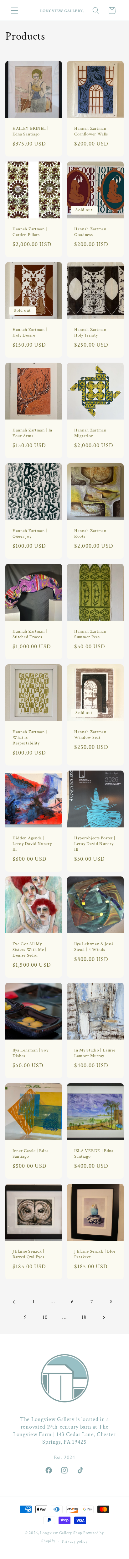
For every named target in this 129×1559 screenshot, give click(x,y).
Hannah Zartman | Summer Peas (91, 634)
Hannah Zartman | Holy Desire (30, 332)
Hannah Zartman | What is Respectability (30, 737)
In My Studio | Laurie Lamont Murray (95, 1053)
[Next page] (103, 1318)
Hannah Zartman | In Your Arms (32, 433)
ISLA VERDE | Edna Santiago (94, 1153)
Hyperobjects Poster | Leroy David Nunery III (95, 844)
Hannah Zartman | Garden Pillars (30, 232)
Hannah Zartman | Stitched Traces (30, 634)
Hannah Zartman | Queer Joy (30, 533)
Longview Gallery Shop (61, 1532)
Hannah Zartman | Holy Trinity (91, 332)
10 (45, 1317)
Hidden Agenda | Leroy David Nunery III (32, 844)
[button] (15, 11)
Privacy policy (75, 1541)
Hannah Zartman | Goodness (91, 232)
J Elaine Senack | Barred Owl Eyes (28, 1254)
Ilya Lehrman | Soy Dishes (30, 1053)
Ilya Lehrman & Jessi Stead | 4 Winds (93, 947)
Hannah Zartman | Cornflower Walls (91, 131)
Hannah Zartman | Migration (91, 433)
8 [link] (111, 1301)
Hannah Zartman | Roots (91, 533)
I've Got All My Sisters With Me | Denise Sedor (30, 950)
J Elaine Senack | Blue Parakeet (95, 1254)
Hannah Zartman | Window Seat (91, 734)
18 (83, 1317)
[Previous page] (14, 1302)
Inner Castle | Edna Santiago (31, 1153)
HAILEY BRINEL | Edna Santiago (31, 131)
